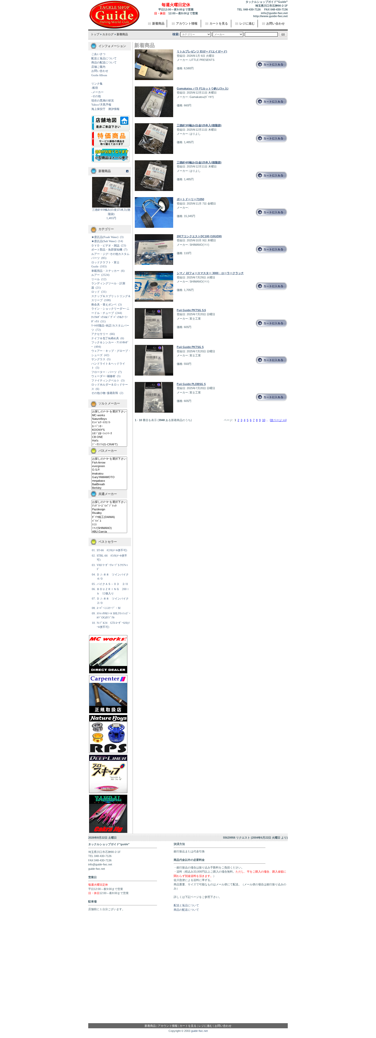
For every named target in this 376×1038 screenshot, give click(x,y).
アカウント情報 (186, 23)
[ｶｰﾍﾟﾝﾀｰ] (109, 426)
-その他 (96, 96)
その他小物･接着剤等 (104, 392)
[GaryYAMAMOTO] (109, 477)
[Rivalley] (109, 513)
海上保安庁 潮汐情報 (105, 108)
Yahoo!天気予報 (101, 104)
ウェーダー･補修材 (103, 376)
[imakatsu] (109, 474)
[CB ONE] (109, 437)
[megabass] (109, 481)
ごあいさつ (98, 53)
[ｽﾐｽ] (109, 524)
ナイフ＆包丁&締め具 (105, 338)
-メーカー (97, 92)
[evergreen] (109, 466)
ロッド (95, 291)
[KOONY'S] (109, 430)
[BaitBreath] (109, 484)
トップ (95, 34)
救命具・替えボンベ (104, 304)
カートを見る (218, 23)
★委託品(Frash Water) (104, 237)
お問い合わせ (275, 23)
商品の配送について (104, 62)
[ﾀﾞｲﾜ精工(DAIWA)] (109, 517)
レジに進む (247, 23)
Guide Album (99, 75)
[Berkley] (109, 488)
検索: (176, 34)
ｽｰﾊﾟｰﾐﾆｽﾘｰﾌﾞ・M (108, 608)
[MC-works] (109, 415)
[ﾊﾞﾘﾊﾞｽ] (109, 521)
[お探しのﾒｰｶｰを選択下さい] (109, 412)
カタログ (108, 34)
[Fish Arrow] (109, 463)
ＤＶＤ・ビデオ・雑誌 (105, 245)
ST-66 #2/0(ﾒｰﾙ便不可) (112, 550)
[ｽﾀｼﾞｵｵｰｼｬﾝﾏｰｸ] (109, 433)
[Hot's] (109, 441)
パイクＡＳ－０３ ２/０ (112, 583)
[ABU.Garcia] (109, 532)
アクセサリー (99, 333)
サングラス (98, 359)
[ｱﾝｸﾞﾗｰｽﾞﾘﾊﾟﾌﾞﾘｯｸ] (109, 506)
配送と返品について (104, 58)
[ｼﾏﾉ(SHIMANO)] (109, 528)
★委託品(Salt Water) (103, 241)
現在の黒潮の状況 (102, 100)
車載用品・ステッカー (105, 270)
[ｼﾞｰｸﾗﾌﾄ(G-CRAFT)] (109, 444)
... (267, 420)
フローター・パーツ (104, 372)
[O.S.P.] (109, 470)
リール (95, 279)
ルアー (95, 274)
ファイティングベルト (105, 380)
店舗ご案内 (98, 66)
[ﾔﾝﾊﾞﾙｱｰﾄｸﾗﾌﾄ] (109, 422)
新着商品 (158, 23)
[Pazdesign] (109, 509)
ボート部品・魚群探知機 (106, 249)
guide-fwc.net (199, 1030)
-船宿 (94, 87)
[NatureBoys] (109, 419)
